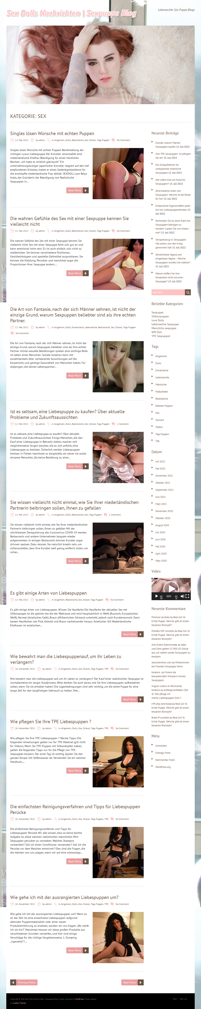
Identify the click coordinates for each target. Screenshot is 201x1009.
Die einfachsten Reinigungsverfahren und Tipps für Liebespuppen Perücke (75, 809)
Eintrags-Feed (162, 752)
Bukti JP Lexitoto (160, 717)
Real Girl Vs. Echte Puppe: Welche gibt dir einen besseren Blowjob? (170, 621)
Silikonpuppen (160, 316)
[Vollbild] (187, 596)
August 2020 (162, 525)
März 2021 (161, 504)
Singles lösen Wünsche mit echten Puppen (52, 133)
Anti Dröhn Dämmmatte (164, 644)
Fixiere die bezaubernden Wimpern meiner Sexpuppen (169, 676)
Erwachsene (78, 327)
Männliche (161, 384)
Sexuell (159, 420)
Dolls (68, 140)
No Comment (123, 140)
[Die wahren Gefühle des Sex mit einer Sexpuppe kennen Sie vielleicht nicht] (118, 241)
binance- (156, 672)
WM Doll (157, 332)
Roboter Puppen (164, 405)
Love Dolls (158, 320)
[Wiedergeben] (157, 596)
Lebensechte (91, 327)
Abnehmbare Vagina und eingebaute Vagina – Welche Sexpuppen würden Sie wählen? (172, 258)
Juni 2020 (160, 539)
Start (175, 999)
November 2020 (164, 511)
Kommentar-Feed (165, 760)
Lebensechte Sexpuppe (165, 324)
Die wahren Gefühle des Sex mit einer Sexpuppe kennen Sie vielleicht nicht (69, 221)
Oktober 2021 (162, 482)
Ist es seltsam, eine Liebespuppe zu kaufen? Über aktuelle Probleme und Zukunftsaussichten (67, 414)
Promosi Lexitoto (161, 617)
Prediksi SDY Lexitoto (163, 631)
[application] (171, 589)
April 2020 (161, 553)
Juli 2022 (160, 461)
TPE (106, 668)
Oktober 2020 (162, 518)
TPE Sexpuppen (161, 336)
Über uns (183, 999)
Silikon (92, 140)
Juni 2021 (160, 497)
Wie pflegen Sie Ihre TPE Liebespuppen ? (50, 721)
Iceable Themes (19, 1003)
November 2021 (164, 475)
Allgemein (59, 140)
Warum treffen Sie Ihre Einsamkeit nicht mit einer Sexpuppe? (169, 277)
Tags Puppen (103, 140)
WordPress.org (163, 767)
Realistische (78, 140)
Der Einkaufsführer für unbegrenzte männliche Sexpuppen (168, 168)
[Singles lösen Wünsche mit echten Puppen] (118, 150)
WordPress (79, 999)
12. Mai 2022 (21, 140)
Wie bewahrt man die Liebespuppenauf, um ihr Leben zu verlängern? (65, 659)
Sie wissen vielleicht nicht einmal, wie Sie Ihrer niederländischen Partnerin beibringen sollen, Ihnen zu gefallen (74, 505)
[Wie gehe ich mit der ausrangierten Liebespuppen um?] (118, 914)
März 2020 (161, 560)
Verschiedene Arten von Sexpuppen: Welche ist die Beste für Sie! (173, 194)
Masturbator (161, 391)
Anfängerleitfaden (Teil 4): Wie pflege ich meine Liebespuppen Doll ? (170, 694)
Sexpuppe (157, 312)
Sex (86, 140)
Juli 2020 (160, 532)
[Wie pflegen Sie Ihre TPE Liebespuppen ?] (118, 738)
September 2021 (164, 490)
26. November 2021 (25, 668)
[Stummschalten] (183, 596)
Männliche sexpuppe (164, 328)
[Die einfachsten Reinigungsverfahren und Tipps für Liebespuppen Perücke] (118, 829)
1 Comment (123, 423)
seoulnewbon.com (162, 662)
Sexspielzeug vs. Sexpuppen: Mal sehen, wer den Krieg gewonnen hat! (171, 243)
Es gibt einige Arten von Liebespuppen (48, 593)
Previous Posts (27, 982)
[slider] (168, 596)
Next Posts (129, 982)
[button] (171, 589)
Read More (74, 190)
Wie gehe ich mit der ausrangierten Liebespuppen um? (64, 897)
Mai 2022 (160, 468)
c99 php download (162, 703)
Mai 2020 (160, 546)
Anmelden (161, 745)
